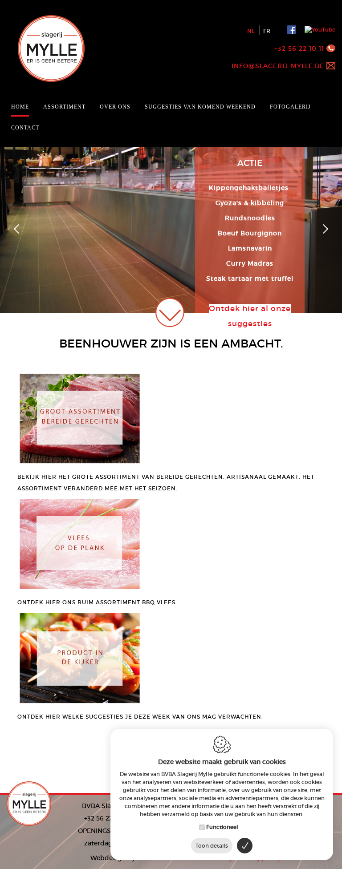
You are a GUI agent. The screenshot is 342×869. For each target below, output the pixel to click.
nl (250, 31)
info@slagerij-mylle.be (278, 66)
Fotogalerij (290, 107)
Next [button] (323, 229)
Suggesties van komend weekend (200, 107)
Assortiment (64, 107)
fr (266, 31)
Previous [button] (18, 229)
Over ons (115, 107)
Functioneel (222, 827)
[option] (171, 199)
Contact (25, 128)
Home (20, 107)
